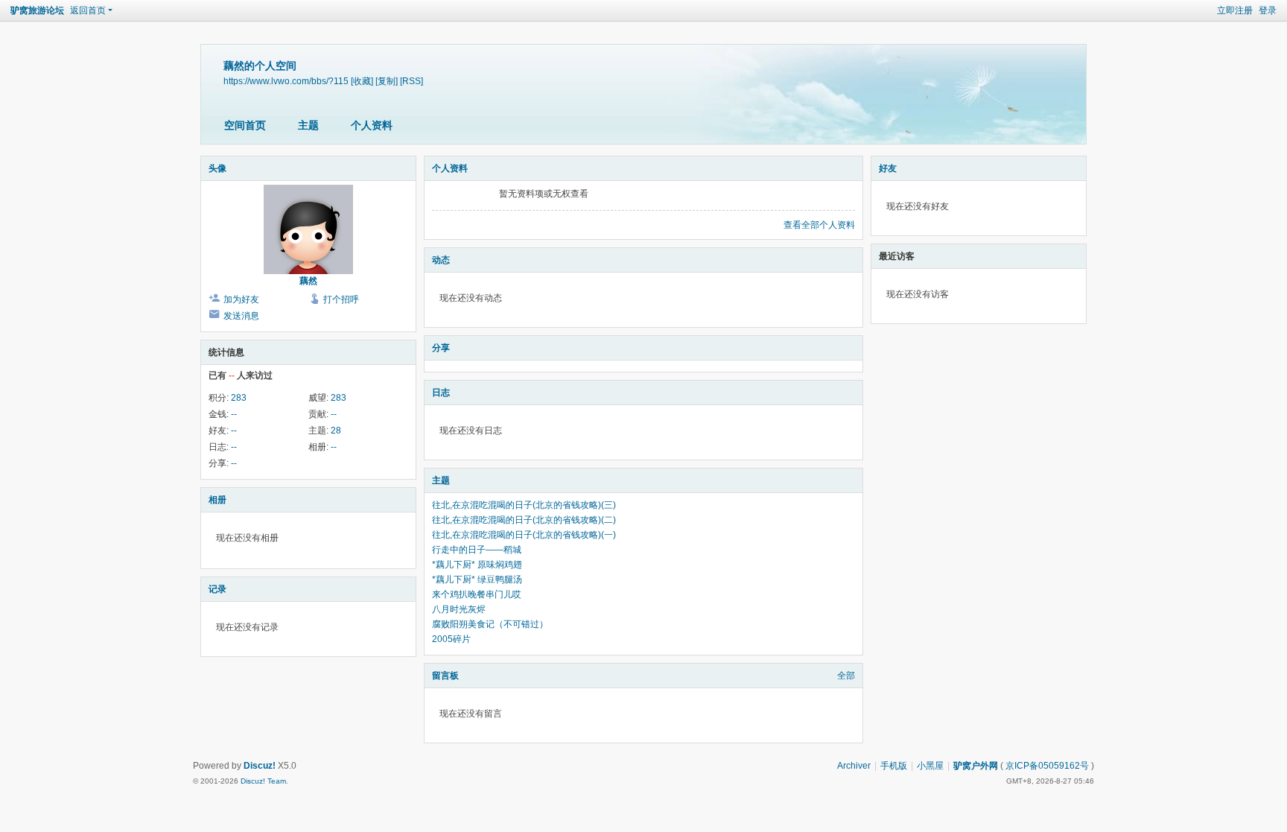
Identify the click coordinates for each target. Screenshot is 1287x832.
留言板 (445, 675)
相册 (217, 500)
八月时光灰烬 (459, 609)
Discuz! (260, 765)
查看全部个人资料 (819, 225)
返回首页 (88, 10)
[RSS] (411, 81)
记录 (217, 589)
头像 (217, 168)
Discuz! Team (263, 781)
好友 (888, 168)
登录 (1268, 10)
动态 (441, 260)
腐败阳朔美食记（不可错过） (490, 624)
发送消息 (241, 316)
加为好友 (241, 299)
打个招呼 (341, 299)
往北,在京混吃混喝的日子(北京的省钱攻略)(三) (524, 505)
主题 (308, 125)
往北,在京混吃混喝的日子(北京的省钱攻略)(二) (524, 520)
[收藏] (362, 81)
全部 (846, 675)
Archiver (854, 765)
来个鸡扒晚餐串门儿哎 (476, 594)
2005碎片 (451, 639)
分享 (441, 348)
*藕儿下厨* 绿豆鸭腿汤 (477, 579)
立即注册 (1235, 10)
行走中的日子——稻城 (476, 549)
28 (336, 430)
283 (239, 398)
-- (234, 414)
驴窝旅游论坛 (37, 10)
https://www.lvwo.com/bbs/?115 (286, 81)
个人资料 (372, 125)
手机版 (893, 765)
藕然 (308, 281)
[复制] (386, 81)
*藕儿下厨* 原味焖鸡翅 (477, 564)
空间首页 (245, 125)
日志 (441, 392)
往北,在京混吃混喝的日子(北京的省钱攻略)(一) (524, 535)
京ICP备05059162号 (1047, 765)
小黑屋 (930, 765)
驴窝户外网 (975, 765)
